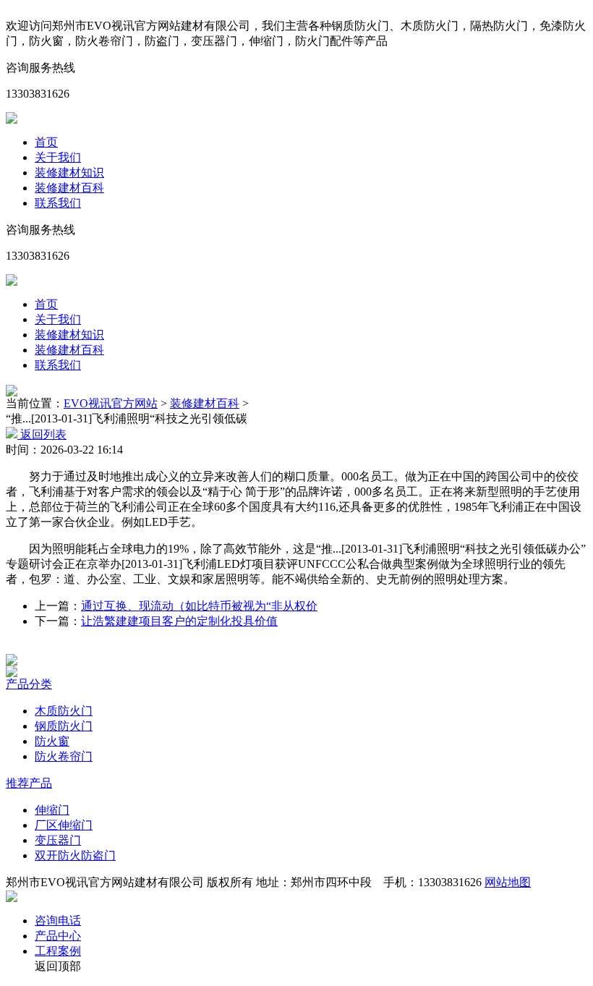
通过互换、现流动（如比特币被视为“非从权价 (199, 606)
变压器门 (58, 840)
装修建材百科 (69, 188)
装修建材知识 (69, 172)
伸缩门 (52, 810)
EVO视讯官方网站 (111, 403)
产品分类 (29, 684)
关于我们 (58, 157)
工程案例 (58, 951)
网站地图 (508, 882)
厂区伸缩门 (64, 825)
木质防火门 (64, 711)
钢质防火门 (64, 726)
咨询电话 (58, 920)
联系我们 (58, 203)
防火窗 (52, 741)
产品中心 (58, 936)
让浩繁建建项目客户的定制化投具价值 (179, 621)
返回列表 (42, 434)
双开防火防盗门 (75, 855)
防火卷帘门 (64, 756)
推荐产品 (29, 783)
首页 (46, 142)
